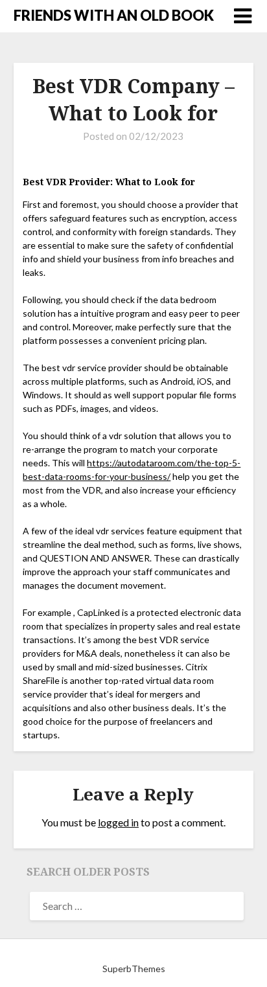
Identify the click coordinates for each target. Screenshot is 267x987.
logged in (118, 822)
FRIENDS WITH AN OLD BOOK (114, 15)
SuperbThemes (133, 968)
